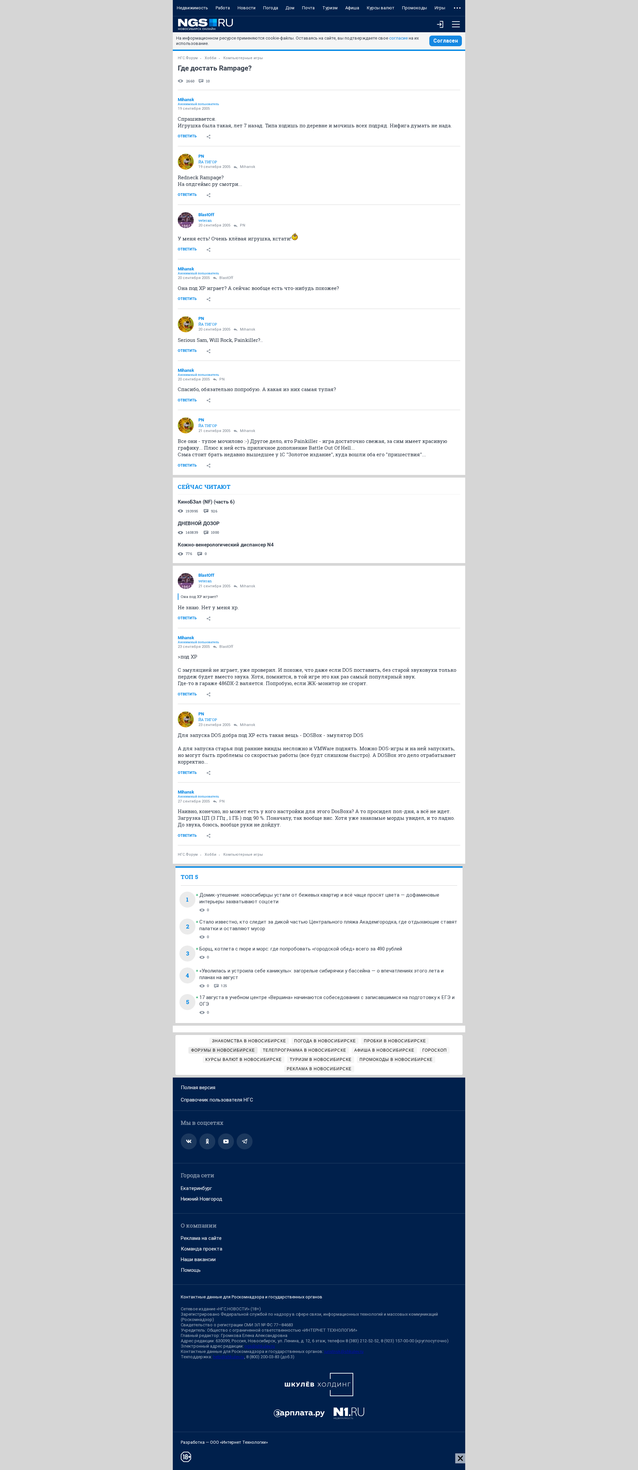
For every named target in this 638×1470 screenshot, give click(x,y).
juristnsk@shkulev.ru (344, 1351)
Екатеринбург (196, 1188)
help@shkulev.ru (228, 1356)
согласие (398, 38)
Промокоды (414, 7)
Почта (308, 7)
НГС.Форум (188, 58)
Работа (223, 7)
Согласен (445, 41)
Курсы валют (380, 7)
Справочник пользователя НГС (217, 1100)
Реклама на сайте (201, 1238)
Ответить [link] (187, 136)
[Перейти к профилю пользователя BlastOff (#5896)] (186, 220)
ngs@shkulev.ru (260, 1346)
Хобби (210, 58)
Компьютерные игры (243, 58)
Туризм (330, 7)
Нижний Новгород (201, 1199)
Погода (270, 7)
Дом (289, 7)
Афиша (352, 7)
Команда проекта (201, 1249)
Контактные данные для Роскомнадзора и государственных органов (251, 1296)
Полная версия (198, 1088)
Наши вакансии (198, 1259)
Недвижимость (192, 7)
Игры (440, 7)
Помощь (191, 1270)
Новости (247, 7)
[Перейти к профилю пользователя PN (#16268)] (186, 162)
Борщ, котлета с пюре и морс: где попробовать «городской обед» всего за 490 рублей (300, 949)
